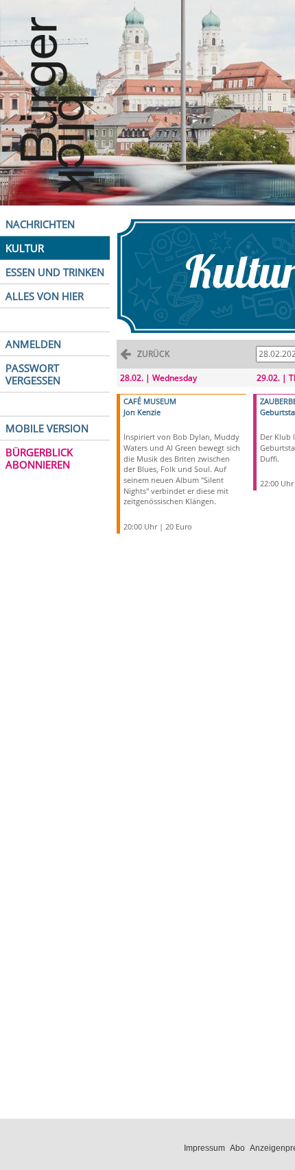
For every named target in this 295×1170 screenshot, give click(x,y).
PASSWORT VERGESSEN (32, 374)
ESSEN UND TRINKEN (54, 272)
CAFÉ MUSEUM (149, 401)
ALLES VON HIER (44, 296)
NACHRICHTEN (40, 224)
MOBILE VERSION (46, 428)
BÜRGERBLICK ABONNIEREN (39, 458)
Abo (237, 1148)
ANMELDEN (33, 344)
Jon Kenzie (142, 412)
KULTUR (24, 248)
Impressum (204, 1148)
